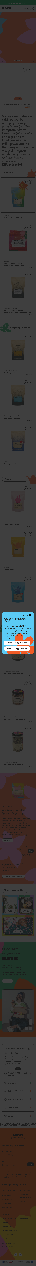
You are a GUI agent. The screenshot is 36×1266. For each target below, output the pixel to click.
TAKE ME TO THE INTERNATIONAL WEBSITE (17, 648)
